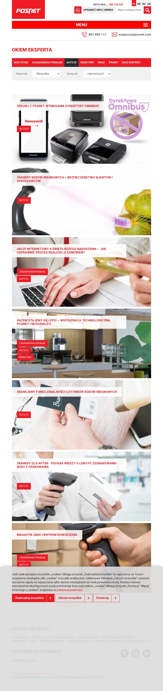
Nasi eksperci (131, 62)
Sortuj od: (72, 73)
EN (139, 4)
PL (134, 4)
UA (149, 4)
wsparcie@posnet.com (135, 34)
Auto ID (71, 62)
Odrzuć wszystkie (70, 597)
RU (144, 4)
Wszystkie (21, 62)
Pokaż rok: (22, 73)
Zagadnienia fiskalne (47, 62)
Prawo (113, 62)
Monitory (87, 62)
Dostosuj (102, 597)
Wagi (101, 62)
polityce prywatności (69, 590)
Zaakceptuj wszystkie (29, 597)
